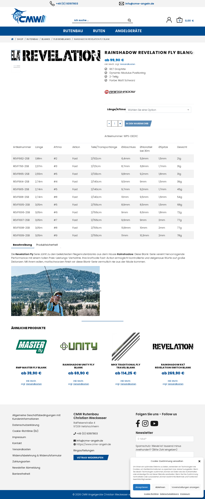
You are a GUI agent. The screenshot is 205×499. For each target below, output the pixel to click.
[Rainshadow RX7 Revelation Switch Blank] (188, 53)
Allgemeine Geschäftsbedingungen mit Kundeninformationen (36, 417)
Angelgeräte (128, 30)
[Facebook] (138, 423)
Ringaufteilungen (83, 450)
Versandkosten (127, 64)
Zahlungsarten (21, 461)
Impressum (185, 494)
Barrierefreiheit (21, 474)
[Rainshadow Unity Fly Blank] (193, 53)
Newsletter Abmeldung (26, 467)
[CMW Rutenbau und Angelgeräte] (41, 16)
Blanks (46, 39)
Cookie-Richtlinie (151, 494)
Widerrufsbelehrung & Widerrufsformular (36, 455)
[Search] (129, 20)
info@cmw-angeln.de (139, 3)
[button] (199, 461)
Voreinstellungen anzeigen (185, 487)
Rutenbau (73, 30)
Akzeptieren (141, 487)
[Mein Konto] (169, 19)
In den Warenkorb (137, 123)
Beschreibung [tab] (22, 244)
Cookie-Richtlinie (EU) (25, 431)
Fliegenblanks (62, 39)
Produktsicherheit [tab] (47, 244)
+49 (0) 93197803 (67, 3)
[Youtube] (154, 423)
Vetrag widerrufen (90, 457)
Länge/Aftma (116, 109)
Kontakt (17, 443)
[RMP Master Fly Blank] (31, 347)
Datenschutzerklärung (169, 494)
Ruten (99, 30)
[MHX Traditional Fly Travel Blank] (126, 347)
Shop (20, 39)
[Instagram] (145, 423)
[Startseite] (12, 39)
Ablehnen (160, 487)
